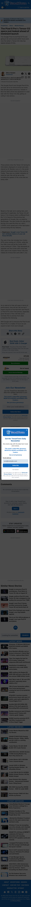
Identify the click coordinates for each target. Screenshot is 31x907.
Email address (7, 458)
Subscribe (15, 465)
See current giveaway (15, 455)
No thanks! (15, 469)
